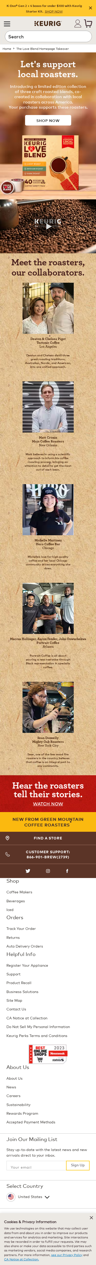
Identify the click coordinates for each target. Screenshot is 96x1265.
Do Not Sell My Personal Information (38, 1026)
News (11, 1086)
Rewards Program (22, 1113)
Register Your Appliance (27, 965)
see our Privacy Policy (66, 1254)
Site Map (14, 1000)
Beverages (15, 900)
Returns (13, 937)
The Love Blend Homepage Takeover (42, 48)
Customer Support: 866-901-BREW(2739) (48, 854)
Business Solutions (22, 991)
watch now (48, 803)
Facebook (68, 871)
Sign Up (78, 1164)
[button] (7, 23)
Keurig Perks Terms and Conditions (36, 1035)
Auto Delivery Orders (24, 945)
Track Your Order (21, 928)
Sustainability (18, 1104)
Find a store (48, 838)
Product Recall (18, 982)
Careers (13, 1095)
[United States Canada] (47, 1195)
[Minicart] (88, 23)
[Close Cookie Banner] (91, 1218)
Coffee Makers (19, 891)
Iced (10, 909)
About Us (14, 1078)
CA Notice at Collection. (21, 1259)
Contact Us (16, 1008)
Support (13, 973)
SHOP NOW (54, 11)
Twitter (28, 871)
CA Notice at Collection (26, 1017)
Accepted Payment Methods (30, 1121)
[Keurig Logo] (48, 22)
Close (90, 8)
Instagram (48, 871)
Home (7, 48)
